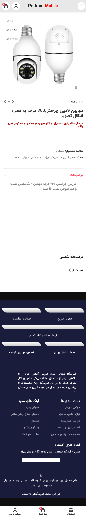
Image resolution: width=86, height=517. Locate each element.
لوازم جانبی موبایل (32, 157)
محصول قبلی (13, 102)
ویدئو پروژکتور (31, 427)
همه (73, 102)
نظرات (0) (76, 270)
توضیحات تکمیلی (71, 256)
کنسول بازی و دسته (68, 427)
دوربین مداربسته (70, 421)
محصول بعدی (5, 102)
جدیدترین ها (67, 157)
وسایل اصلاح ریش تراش (25, 414)
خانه (80, 102)
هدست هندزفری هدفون (65, 434)
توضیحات (76, 175)
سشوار (35, 421)
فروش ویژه (51, 157)
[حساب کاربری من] (16, 6)
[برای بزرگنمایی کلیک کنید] (76, 88)
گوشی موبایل (72, 407)
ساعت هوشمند (30, 434)
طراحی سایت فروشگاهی (45, 494)
